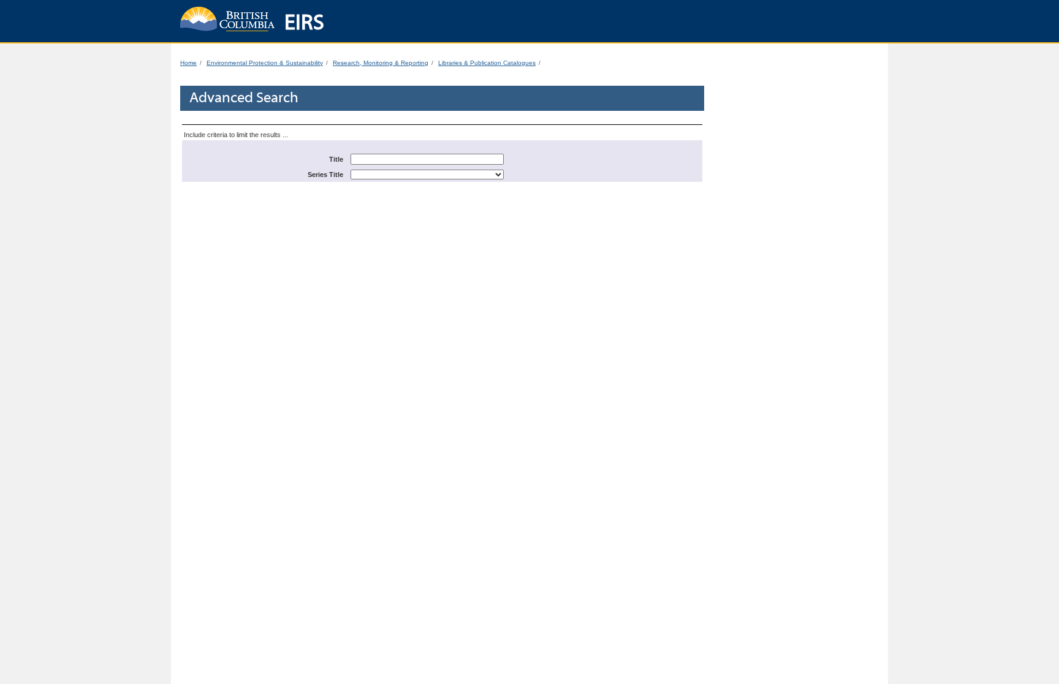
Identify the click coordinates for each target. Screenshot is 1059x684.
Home (188, 62)
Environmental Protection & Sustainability (265, 62)
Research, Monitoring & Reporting (380, 62)
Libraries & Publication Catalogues (487, 62)
